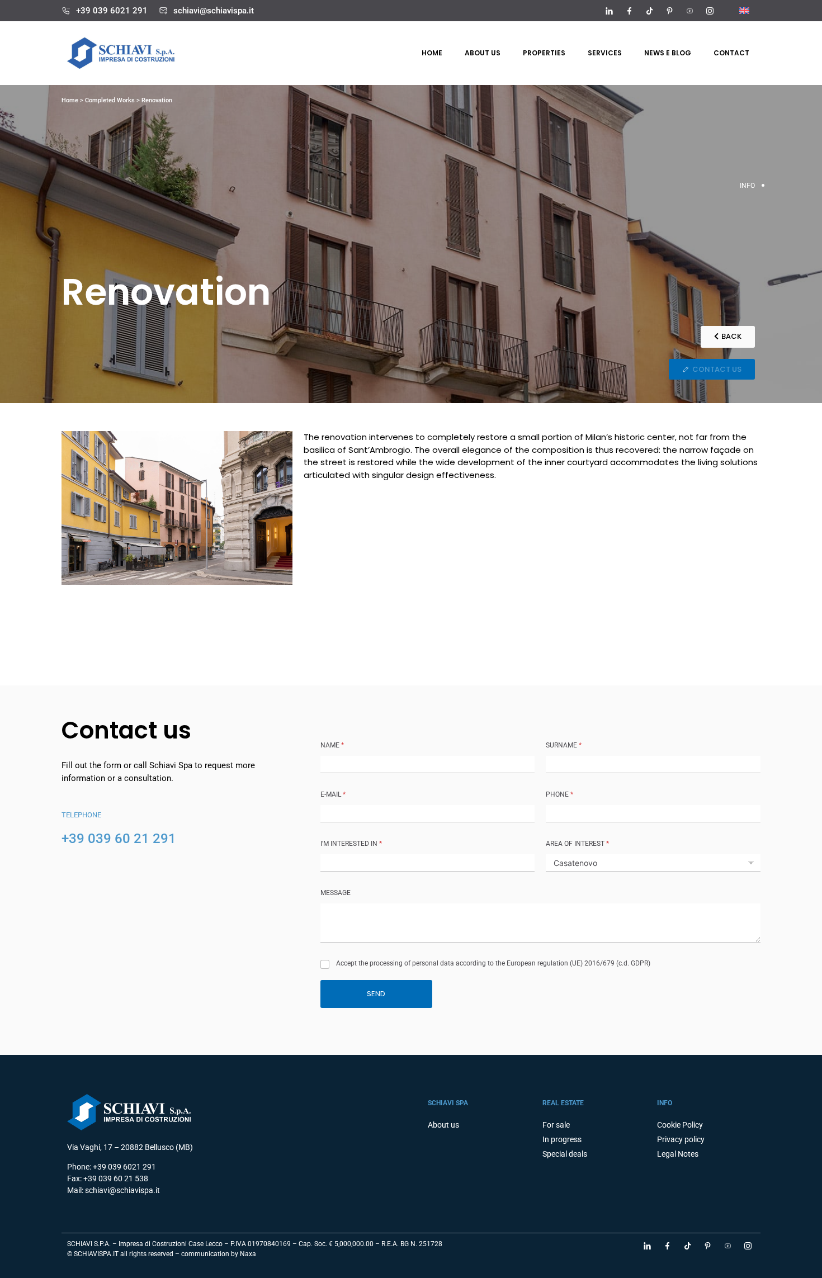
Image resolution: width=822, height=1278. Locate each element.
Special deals (564, 1153)
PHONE (559, 794)
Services (605, 53)
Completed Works (110, 100)
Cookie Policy (680, 1124)
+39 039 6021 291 (112, 11)
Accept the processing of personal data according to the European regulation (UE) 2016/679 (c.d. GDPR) (493, 963)
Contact (731, 53)
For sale (556, 1124)
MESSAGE (335, 893)
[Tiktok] (649, 10)
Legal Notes (677, 1153)
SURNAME (564, 745)
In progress (562, 1139)
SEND (376, 993)
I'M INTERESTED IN (351, 844)
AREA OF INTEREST (577, 844)
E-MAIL (333, 794)
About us (482, 53)
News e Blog (667, 53)
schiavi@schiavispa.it (213, 11)
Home (432, 53)
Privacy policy (681, 1139)
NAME (332, 745)
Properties (544, 53)
